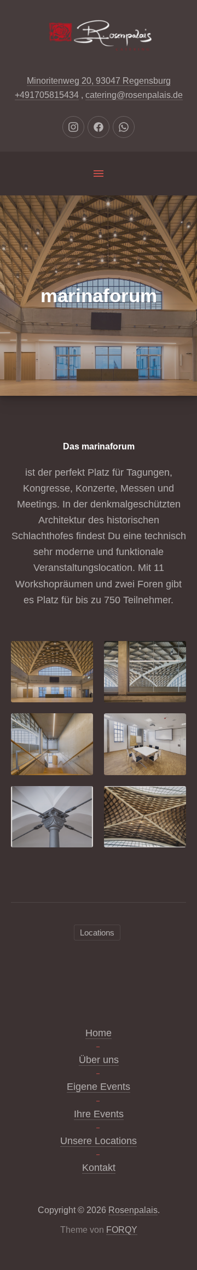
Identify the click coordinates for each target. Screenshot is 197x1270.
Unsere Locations (98, 1140)
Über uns (99, 1059)
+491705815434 (47, 95)
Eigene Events (98, 1086)
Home (98, 1032)
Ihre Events (99, 1114)
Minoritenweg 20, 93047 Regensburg (99, 80)
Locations (97, 932)
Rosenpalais (133, 1210)
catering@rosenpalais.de (134, 95)
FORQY (121, 1229)
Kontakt (98, 1167)
